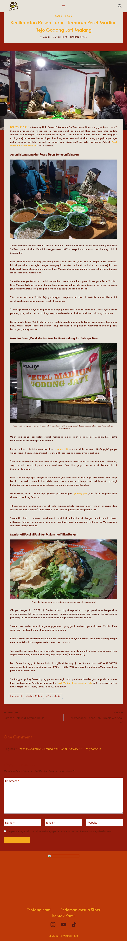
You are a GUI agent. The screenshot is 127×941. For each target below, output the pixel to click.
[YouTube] (63, 924)
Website (92, 822)
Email (50, 822)
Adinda (46, 37)
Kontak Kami (63, 915)
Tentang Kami (39, 909)
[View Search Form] (119, 6)
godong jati (16, 696)
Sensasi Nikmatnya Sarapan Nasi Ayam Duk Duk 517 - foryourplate (59, 748)
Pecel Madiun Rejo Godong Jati (74, 682)
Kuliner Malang (34, 696)
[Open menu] (63, 6)
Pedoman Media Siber (80, 909)
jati (65, 449)
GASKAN (59, 16)
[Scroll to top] (117, 934)
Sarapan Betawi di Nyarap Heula (24, 715)
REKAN (68, 16)
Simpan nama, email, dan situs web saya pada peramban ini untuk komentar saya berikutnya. (59, 831)
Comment (12, 781)
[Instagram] (53, 924)
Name (10, 822)
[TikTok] (74, 924)
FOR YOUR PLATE (19, 127)
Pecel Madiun (53, 696)
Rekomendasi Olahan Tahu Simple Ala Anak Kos (96, 717)
